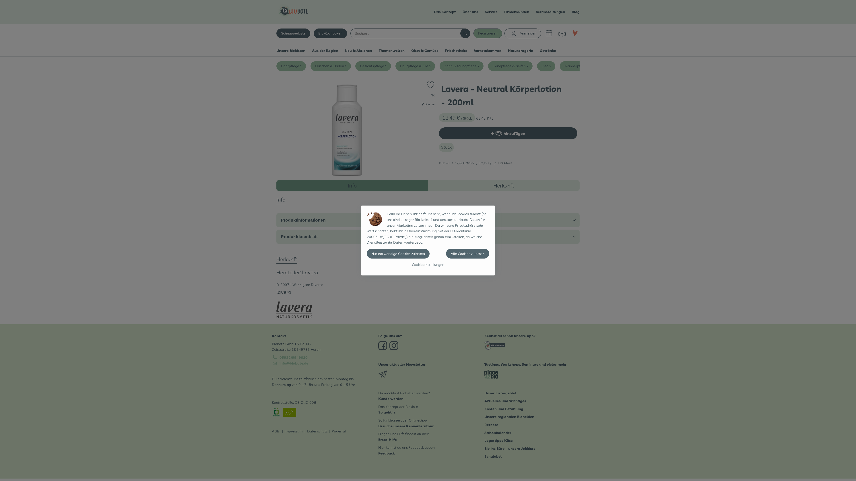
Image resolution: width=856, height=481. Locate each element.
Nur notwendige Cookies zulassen (398, 253)
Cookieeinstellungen (428, 264)
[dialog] (428, 240)
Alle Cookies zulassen (468, 253)
